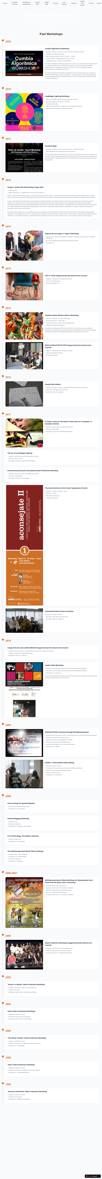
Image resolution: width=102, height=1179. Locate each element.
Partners (74, 3)
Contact (99, 3)
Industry (55, 3)
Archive (91, 3)
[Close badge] (99, 1176)
